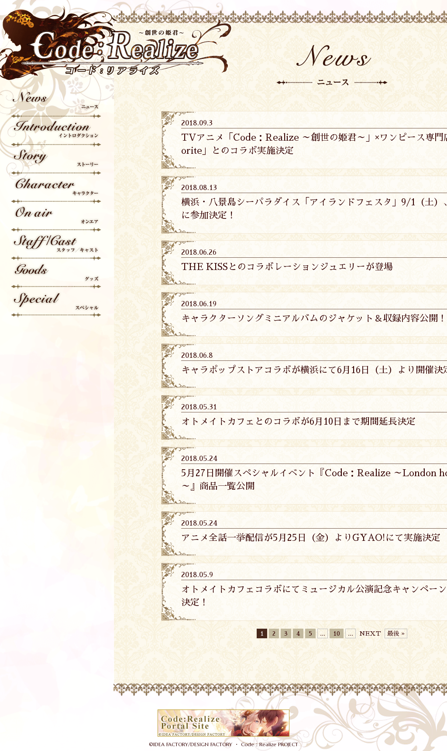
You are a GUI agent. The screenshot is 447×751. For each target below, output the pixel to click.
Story (57, 161)
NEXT (370, 633)
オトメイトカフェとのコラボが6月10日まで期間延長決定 (298, 421)
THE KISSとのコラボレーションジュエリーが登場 (287, 267)
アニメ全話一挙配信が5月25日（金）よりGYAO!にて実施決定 (310, 537)
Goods (57, 275)
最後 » (396, 633)
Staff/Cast (57, 246)
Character (57, 190)
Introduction (57, 133)
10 (336, 633)
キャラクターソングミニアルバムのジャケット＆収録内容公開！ (314, 318)
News (57, 104)
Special (57, 303)
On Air (57, 218)
